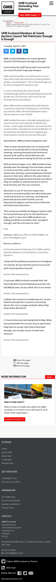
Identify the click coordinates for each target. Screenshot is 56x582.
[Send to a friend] (31, 573)
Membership (7, 463)
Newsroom (6, 456)
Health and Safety (14, 402)
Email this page (23, 360)
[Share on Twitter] (25, 573)
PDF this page (22, 363)
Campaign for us (9, 478)
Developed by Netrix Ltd (11, 579)
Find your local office (11, 481)
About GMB (7, 452)
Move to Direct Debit (11, 500)
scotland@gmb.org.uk (13, 553)
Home (4, 448)
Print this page (23, 366)
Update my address (11, 504)
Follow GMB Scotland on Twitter (22, 561)
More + (50, 377)
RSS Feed (10, 567)
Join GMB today (28, 14)
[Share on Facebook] (19, 573)
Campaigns (7, 459)
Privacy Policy (8, 507)
